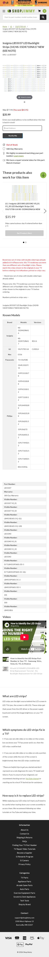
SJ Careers (24, 860)
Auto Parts (24, 889)
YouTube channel (32, 778)
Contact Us (24, 834)
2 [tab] (25, 242)
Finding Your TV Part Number (24, 845)
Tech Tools (24, 900)
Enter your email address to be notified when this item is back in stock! (24, 121)
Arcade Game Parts (24, 885)
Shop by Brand (25, 904)
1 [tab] (23, 242)
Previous (3, 211)
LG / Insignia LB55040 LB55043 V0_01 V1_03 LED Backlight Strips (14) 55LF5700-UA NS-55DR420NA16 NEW (22, 206)
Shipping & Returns (24, 837)
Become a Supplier (24, 853)
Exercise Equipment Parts (24, 893)
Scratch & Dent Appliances (25, 897)
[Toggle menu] (3, 11)
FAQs (24, 841)
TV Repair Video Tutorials (24, 849)
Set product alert (24, 233)
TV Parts (24, 877)
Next (45, 211)
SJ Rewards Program (24, 856)
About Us (24, 830)
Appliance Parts (24, 881)
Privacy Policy (24, 864)
